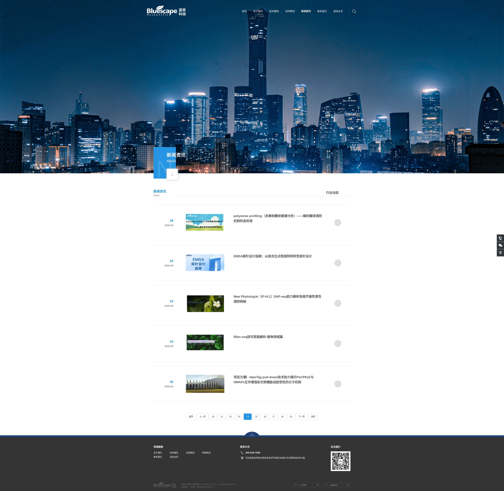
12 (230, 417)
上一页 (202, 417)
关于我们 (258, 11)
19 (291, 417)
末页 (313, 417)
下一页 (301, 417)
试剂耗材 (290, 11)
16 (265, 417)
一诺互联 (192, 487)
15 (256, 417)
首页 (244, 11)
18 (282, 417)
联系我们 (322, 11)
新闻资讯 (306, 11)
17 (273, 417)
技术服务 (274, 11)
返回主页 (338, 11)
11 (222, 417)
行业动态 (332, 192)
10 (213, 417)
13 (239, 417)
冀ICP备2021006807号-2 (206, 487)
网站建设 (184, 487)
